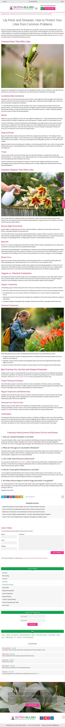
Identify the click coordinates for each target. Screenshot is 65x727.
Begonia (33, 635)
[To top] (62, 497)
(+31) (33, 1)
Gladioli (58, 635)
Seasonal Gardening (7, 593)
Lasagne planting (9, 637)
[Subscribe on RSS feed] (19, 497)
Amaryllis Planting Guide (25, 635)
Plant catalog (5, 576)
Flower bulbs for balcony (41, 635)
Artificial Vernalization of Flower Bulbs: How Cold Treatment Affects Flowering (23, 506)
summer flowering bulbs (28, 637)
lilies (42, 118)
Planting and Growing (7, 584)
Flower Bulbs (5, 587)
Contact (4, 1)
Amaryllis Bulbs (15, 635)
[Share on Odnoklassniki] (16, 497)
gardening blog (59, 35)
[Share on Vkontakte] (5, 497)
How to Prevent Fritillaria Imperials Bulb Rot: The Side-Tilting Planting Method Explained (26, 514)
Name (3, 534)
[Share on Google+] (11, 497)
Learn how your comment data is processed (35, 558)
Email (3, 540)
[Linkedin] (52, 718)
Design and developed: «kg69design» (50, 725)
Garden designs (51, 635)
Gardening (12, 14)
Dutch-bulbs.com (22, 462)
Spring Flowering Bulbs (8, 590)
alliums (3, 635)
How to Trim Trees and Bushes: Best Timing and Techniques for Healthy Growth (24, 517)
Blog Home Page (5, 14)
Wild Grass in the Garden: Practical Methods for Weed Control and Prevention (23, 512)
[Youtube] (45, 718)
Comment (22, 534)
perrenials (19, 637)
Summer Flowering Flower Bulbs (10, 602)
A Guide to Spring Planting (9, 599)
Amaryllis (8, 635)
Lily (15, 637)
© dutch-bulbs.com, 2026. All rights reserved (16, 725)
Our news (4, 573)
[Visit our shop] (22, 497)
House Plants (5, 605)
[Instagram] (48, 718)
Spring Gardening (6, 596)
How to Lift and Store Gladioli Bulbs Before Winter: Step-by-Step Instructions (23, 509)
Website (3, 546)
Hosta (3, 637)
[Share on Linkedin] (13, 497)
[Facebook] (41, 718)
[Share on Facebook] (2, 497)
